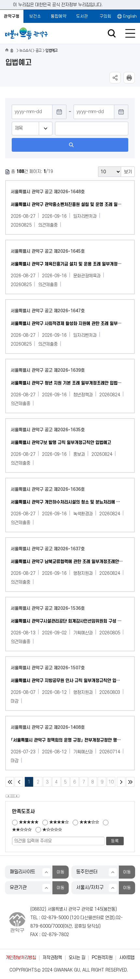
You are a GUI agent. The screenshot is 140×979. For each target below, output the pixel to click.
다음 (121, 782)
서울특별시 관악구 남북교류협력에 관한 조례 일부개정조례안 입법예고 (67, 561)
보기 (128, 171)
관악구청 (12, 16)
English (130, 16)
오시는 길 (77, 957)
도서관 (82, 16)
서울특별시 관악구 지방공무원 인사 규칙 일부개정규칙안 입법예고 (67, 680)
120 (75, 917)
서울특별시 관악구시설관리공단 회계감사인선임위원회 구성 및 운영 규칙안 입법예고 (67, 621)
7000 (57, 926)
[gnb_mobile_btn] (130, 33)
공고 (38, 50)
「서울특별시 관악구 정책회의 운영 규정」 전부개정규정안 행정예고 (67, 740)
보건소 (35, 16)
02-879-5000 (55, 917)
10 (110, 780)
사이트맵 (126, 957)
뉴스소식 (25, 50)
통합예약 (58, 16)
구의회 (105, 16)
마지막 (130, 782)
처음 (10, 782)
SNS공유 (115, 77)
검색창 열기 (111, 34)
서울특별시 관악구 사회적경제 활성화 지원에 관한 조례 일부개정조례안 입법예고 (67, 323)
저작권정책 (52, 957)
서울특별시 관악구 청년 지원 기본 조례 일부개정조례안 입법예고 (67, 383)
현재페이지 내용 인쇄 (129, 77)
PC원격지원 (102, 957)
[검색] (70, 145)
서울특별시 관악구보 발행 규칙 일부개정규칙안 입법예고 (61, 442)
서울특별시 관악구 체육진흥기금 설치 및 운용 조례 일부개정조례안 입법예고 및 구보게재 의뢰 (67, 264)
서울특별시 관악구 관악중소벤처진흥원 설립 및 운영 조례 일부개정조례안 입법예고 (67, 204)
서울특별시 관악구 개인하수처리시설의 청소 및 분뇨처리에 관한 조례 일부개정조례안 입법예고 (67, 502)
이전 (19, 782)
